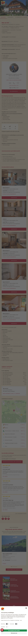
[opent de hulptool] (2, 629)
